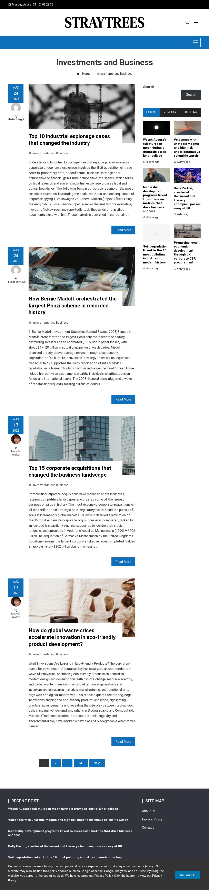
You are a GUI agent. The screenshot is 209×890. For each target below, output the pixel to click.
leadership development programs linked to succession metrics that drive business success (155, 199)
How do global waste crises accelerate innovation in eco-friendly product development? (72, 637)
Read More (123, 230)
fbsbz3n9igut (16, 119)
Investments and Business (50, 153)
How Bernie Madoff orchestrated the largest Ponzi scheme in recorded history (73, 306)
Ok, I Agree (187, 874)
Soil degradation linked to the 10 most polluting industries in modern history (155, 254)
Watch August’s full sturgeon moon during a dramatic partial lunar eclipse (155, 148)
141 (81, 763)
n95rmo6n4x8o (17, 281)
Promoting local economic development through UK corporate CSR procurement (186, 252)
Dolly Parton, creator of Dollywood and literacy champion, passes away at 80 (65, 846)
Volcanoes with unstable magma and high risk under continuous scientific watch (187, 148)
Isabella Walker (15, 453)
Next (97, 763)
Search (148, 87)
